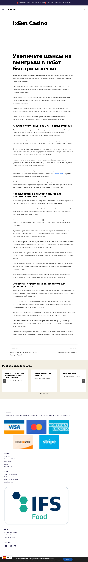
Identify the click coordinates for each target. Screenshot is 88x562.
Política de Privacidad (10, 474)
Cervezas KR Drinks (10, 459)
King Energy (7, 456)
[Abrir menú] (84, 9)
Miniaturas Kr (8, 466)
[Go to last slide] (4, 381)
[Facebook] (6, 546)
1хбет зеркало (59, 174)
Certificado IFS (8, 482)
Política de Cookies (9, 477)
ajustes (58, 560)
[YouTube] (15, 546)
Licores (6, 464)
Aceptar (68, 559)
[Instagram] (11, 546)
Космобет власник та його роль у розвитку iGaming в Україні (24, 352)
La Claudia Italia (8, 535)
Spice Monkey (8, 461)
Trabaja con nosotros (10, 532)
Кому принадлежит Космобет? (68, 350)
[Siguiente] (83, 381)
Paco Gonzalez (11, 380)
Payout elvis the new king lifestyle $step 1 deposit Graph (14, 375)
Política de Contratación (11, 479)
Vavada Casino (69, 373)
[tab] (40, 393)
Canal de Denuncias (9, 537)
